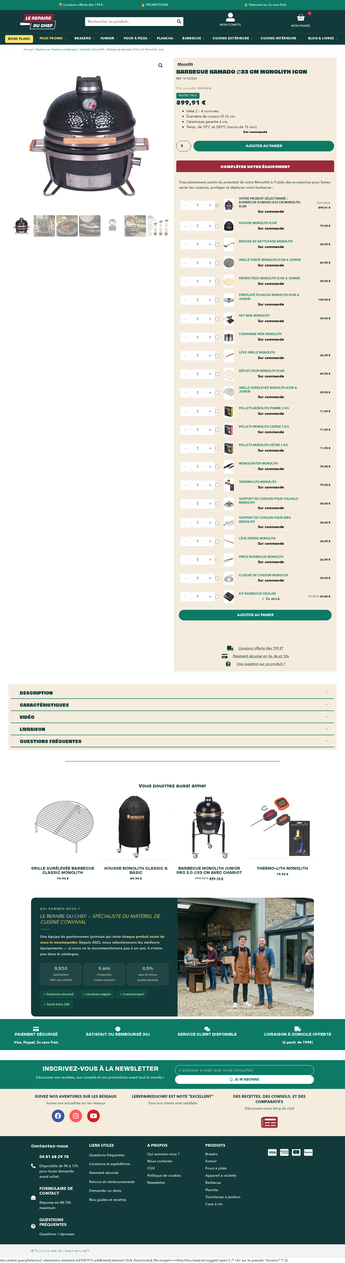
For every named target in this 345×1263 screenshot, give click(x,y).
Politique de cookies (164, 1175)
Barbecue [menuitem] (191, 38)
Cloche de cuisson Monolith (263, 575)
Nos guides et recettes (107, 1199)
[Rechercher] (179, 21)
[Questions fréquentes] (33, 1226)
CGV (151, 1168)
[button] (160, 65)
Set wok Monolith (254, 315)
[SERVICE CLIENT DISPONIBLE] (207, 1029)
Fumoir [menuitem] (107, 38)
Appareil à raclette (221, 1175)
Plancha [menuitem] (165, 38)
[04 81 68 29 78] (33, 1166)
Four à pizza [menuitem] (135, 38)
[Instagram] (75, 1116)
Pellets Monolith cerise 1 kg (264, 426)
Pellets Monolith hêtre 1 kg (263, 445)
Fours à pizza (216, 1168)
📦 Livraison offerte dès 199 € (81, 5)
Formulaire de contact (56, 1191)
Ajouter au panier (264, 146)
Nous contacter (160, 1161)
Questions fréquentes (52, 1222)
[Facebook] (58, 1116)
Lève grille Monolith (257, 352)
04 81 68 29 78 (54, 1157)
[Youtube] (93, 1116)
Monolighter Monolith (258, 463)
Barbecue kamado (64, 49)
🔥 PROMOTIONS (154, 5)
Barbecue (43, 49)
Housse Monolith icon (258, 223)
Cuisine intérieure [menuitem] (278, 38)
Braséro (211, 1154)
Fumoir (211, 1161)
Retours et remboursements (112, 1181)
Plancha (211, 1190)
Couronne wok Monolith (260, 334)
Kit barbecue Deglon (257, 593)
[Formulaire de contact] (33, 1197)
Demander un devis (105, 1190)
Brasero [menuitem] (83, 38)
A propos (157, 1145)
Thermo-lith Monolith (257, 482)
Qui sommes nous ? (163, 1154)
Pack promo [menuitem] (51, 38)
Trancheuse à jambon (222, 1197)
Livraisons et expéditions (109, 1164)
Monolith (185, 64)
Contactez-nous (49, 1145)
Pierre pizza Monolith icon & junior (269, 278)
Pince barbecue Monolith (261, 557)
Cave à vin (214, 1204)
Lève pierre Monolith (257, 538)
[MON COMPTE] (230, 17)
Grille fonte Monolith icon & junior (270, 260)
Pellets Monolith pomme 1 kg (264, 408)
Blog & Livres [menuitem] (321, 38)
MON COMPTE (230, 25)
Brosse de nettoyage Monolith (266, 241)
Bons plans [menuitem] (19, 39)
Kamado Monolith (92, 49)
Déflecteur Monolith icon (261, 371)
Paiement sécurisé (103, 1172)
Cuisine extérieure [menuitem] (231, 38)
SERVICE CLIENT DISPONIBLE (207, 1034)
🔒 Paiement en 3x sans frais (265, 5)
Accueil (28, 49)
